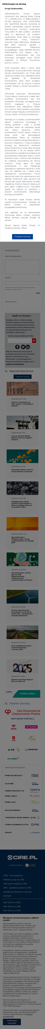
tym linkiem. (14, 63)
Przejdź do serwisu (23, 237)
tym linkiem (10, 109)
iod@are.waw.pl (22, 187)
